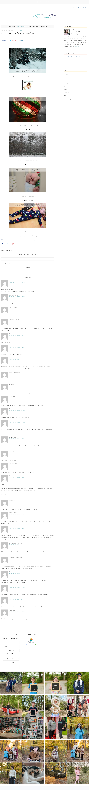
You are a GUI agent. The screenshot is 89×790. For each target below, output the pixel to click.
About (66, 86)
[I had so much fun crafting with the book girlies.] (11, 728)
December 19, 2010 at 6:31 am (16, 573)
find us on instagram (44, 1)
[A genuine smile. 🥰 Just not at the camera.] (56, 751)
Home (18, 26)
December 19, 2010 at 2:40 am (17, 587)
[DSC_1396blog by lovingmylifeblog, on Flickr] (27, 121)
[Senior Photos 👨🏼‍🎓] (11, 706)
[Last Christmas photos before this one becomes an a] (11, 773)
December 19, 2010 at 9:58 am (17, 477)
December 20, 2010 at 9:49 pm (17, 282)
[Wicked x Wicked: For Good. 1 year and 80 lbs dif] (56, 728)
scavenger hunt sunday (25, 36)
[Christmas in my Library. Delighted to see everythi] (33, 728)
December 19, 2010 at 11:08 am (17, 438)
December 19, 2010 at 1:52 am (16, 599)
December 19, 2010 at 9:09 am (17, 514)
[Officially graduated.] (11, 683)
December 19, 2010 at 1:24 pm (17, 373)
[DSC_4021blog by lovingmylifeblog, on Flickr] (27, 72)
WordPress (57, 787)
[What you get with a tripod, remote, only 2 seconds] (11, 751)
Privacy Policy (68, 95)
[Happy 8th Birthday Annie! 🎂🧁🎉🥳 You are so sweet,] (56, 706)
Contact (66, 92)
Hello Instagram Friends (70, 99)
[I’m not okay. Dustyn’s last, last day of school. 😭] (33, 706)
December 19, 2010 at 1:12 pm (16, 398)
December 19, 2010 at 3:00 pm (17, 347)
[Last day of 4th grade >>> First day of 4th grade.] (33, 683)
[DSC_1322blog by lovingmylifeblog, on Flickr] (27, 227)
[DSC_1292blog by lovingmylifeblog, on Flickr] (27, 156)
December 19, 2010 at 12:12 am (17, 611)
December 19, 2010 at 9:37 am (17, 502)
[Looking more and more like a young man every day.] (33, 751)
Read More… (77, 46)
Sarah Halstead (44, 15)
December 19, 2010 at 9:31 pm (16, 308)
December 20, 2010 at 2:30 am (17, 296)
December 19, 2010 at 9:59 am (17, 465)
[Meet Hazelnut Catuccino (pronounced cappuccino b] (33, 773)
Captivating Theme (39, 787)
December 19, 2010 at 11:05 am (17, 453)
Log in (62, 787)
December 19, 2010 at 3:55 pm (17, 335)
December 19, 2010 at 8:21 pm (16, 321)
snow (34, 36)
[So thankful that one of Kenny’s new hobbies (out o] (56, 773)
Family (22, 26)
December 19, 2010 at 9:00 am (17, 528)
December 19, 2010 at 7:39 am (17, 559)
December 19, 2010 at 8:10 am (16, 544)
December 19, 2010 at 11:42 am (17, 422)
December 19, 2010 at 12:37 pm (17, 410)
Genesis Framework (49, 787)
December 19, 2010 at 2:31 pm (16, 359)
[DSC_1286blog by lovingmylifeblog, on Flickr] (27, 192)
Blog (65, 89)
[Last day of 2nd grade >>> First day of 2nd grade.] (56, 683)
